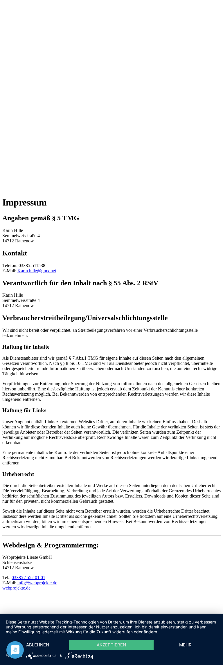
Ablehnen (37, 645)
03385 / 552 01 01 (28, 577)
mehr (185, 645)
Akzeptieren (111, 645)
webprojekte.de (16, 587)
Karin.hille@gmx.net (36, 270)
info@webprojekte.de (37, 582)
